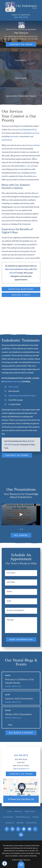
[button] (20, 864)
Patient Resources (23, 817)
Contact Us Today (21, 44)
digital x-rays (24, 166)
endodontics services (30, 133)
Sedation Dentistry (21, 289)
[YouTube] (29, 829)
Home (9, 811)
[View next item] (25, 529)
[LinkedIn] (21, 834)
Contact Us (9, 823)
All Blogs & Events (21, 733)
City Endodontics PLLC (27, 129)
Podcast (35, 817)
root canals (13, 136)
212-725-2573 (21, 17)
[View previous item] (16, 529)
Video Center (30, 811)
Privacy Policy (31, 823)
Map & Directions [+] (21, 769)
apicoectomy (7, 140)
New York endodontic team (16, 269)
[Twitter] (35, 829)
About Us (18, 811)
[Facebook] (6, 829)
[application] (21, 514)
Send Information (21, 639)
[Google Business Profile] (23, 829)
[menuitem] (9, 811)
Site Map (20, 823)
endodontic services (12, 381)
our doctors (35, 145)
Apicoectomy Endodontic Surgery (22, 395)
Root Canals (13, 387)
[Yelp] (18, 829)
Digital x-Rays (21, 295)
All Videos (21, 535)
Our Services (8, 817)
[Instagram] (12, 829)
